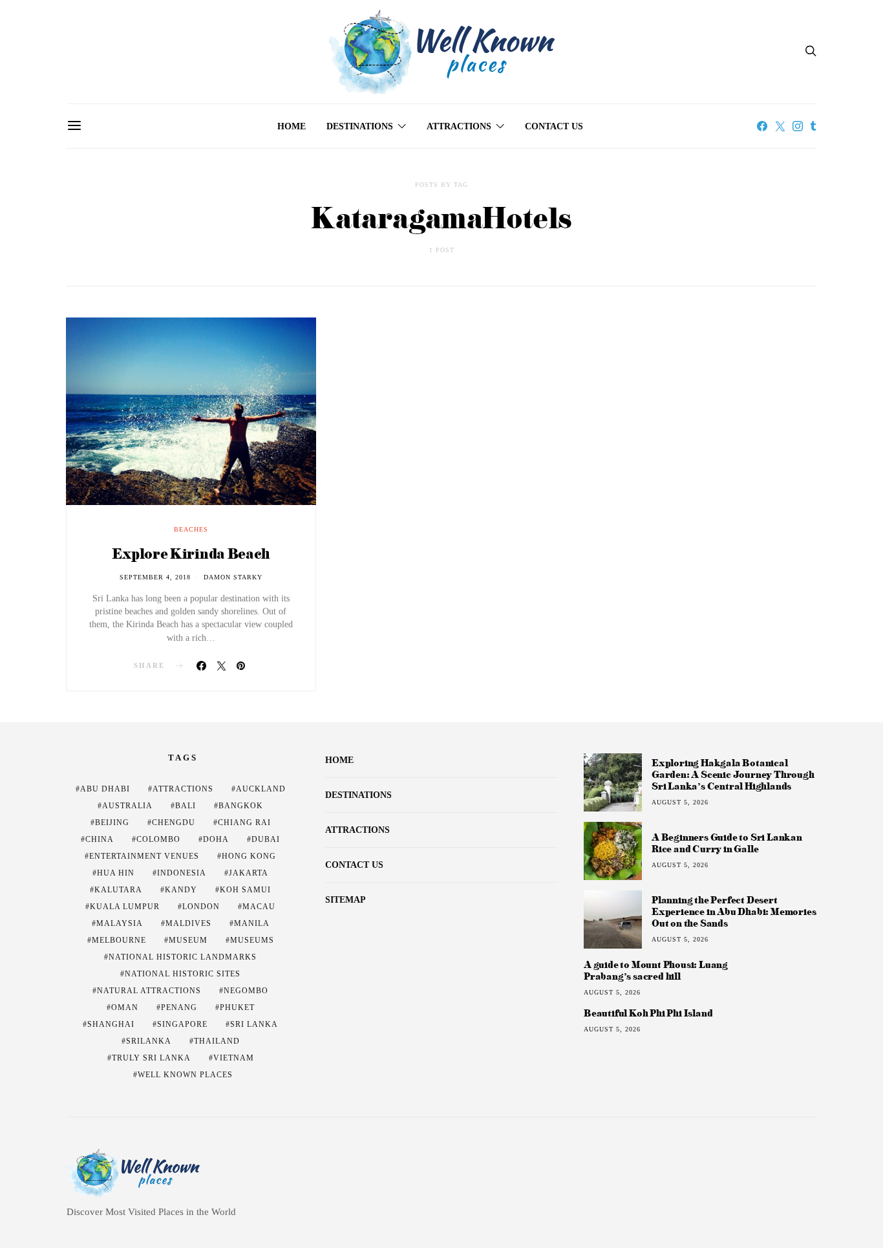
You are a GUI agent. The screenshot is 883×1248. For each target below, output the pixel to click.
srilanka (148, 1041)
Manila (252, 923)
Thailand (217, 1041)
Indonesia (181, 872)
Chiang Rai (244, 822)
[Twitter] (780, 126)
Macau (258, 906)
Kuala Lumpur (125, 906)
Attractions (459, 126)
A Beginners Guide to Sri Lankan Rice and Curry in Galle (727, 843)
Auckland (261, 788)
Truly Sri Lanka (151, 1057)
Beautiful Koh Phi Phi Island (648, 1013)
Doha (216, 839)
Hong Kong (249, 856)
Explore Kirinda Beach (191, 553)
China (99, 839)
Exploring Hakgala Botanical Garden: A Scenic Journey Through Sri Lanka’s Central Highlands (733, 774)
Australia (127, 805)
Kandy (181, 889)
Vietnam (233, 1057)
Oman (124, 1007)
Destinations (359, 126)
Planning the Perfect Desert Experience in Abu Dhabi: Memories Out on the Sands (734, 911)
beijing (112, 822)
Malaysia (119, 923)
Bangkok (240, 805)
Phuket (237, 1007)
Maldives (188, 923)
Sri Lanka (254, 1024)
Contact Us (554, 126)
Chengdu (173, 822)
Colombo (158, 839)
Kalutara (118, 889)
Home (291, 126)
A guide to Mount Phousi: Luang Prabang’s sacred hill (656, 970)
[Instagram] (798, 126)
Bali (185, 805)
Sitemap (345, 900)
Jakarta (248, 872)
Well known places (185, 1074)
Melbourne (119, 940)
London (201, 906)
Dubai (265, 839)
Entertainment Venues (144, 856)
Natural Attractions (149, 990)
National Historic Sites (182, 973)
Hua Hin (115, 872)
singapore (182, 1024)
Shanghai (110, 1024)
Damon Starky (233, 577)
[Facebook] (762, 126)
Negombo (246, 990)
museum (188, 940)
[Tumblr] (813, 126)
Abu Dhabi (105, 788)
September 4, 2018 (155, 577)
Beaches (191, 529)
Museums (252, 940)
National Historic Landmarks (183, 957)
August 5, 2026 (680, 802)
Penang (179, 1007)
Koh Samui (245, 889)
